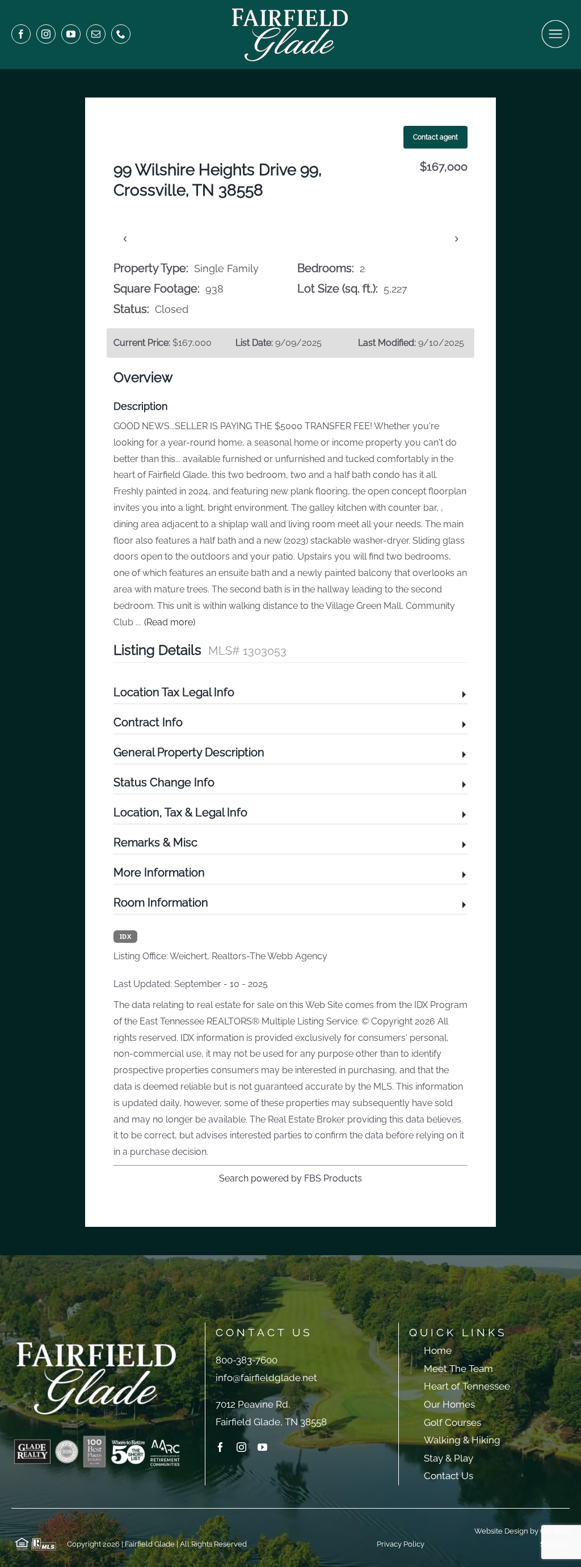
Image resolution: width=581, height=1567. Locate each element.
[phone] (120, 34)
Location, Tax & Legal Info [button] (180, 812)
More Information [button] (159, 872)
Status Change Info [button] (163, 782)
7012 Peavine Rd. (253, 1404)
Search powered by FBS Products (290, 1178)
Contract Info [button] (148, 722)
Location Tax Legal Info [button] (173, 692)
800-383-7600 (246, 1360)
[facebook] (21, 34)
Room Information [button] (160, 902)
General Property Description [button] (188, 752)
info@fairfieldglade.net (266, 1377)
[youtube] (71, 34)
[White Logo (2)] (290, 10)
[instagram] (46, 34)
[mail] (96, 34)
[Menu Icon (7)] (555, 24)
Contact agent (435, 137)
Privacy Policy (400, 1544)
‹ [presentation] (125, 238)
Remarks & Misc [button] (155, 842)
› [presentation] (456, 238)
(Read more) (169, 622)
